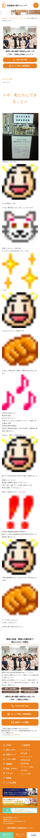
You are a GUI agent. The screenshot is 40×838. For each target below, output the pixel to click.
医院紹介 (9, 764)
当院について (11, 754)
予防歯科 (24, 770)
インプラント (25, 750)
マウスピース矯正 (27, 767)
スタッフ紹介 (11, 759)
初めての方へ (11, 750)
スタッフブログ (7, 79)
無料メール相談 (21, 722)
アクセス (9, 773)
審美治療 (24, 753)
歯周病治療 (25, 763)
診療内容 (26, 745)
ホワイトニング (26, 757)
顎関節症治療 (25, 760)
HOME (8, 745)
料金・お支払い (12, 768)
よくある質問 (11, 782)
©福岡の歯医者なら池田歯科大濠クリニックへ (20, 828)
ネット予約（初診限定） (21, 66)
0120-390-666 (21, 60)
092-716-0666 (15, 734)
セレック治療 (25, 774)
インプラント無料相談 (34, 835)
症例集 (8, 778)
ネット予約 (21, 835)
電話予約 (6, 835)
